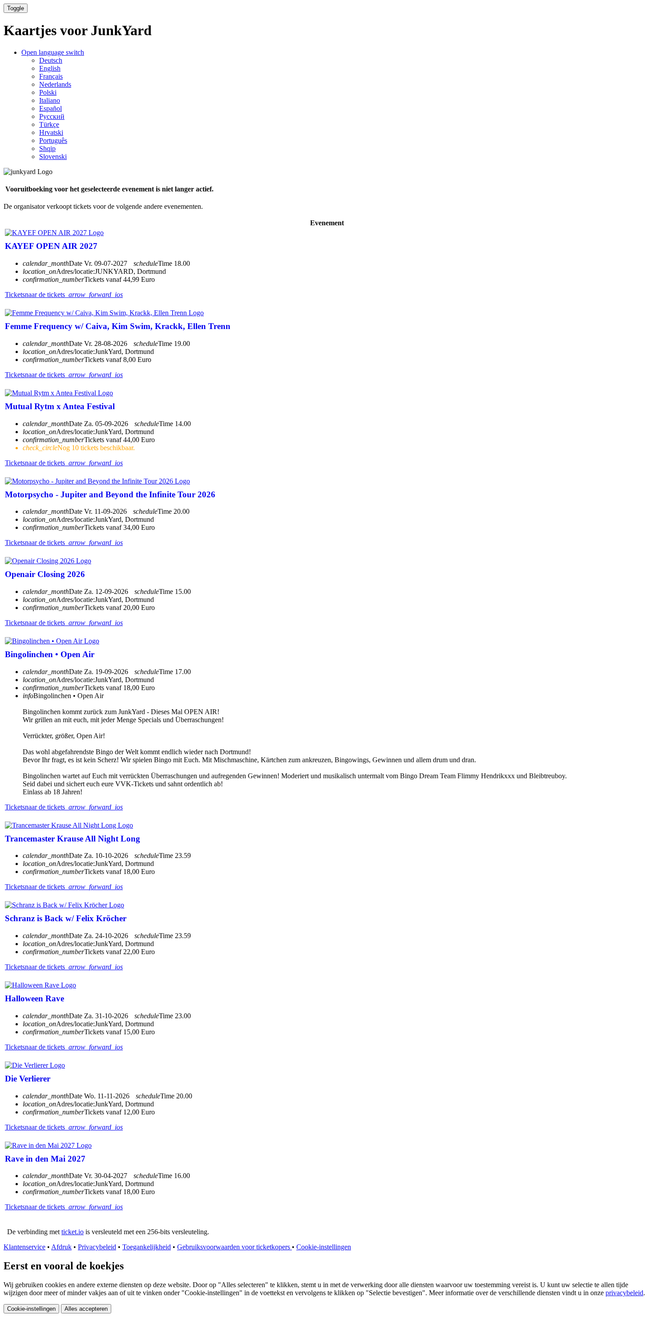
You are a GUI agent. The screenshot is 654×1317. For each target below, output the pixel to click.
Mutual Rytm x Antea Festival (60, 406)
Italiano (49, 100)
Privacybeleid (97, 1247)
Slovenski (53, 156)
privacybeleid (624, 1293)
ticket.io (72, 1232)
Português (53, 140)
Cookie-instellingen (323, 1247)
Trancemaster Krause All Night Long (72, 838)
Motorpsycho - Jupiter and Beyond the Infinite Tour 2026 (110, 494)
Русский (52, 116)
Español (50, 108)
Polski (48, 92)
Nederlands (55, 84)
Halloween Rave (34, 998)
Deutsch (50, 60)
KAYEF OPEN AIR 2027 (51, 246)
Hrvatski (51, 132)
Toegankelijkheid (146, 1247)
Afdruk (61, 1247)
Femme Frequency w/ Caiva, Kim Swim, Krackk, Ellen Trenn (117, 326)
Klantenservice (24, 1247)
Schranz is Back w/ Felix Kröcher (65, 918)
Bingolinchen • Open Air (49, 654)
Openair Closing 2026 (45, 574)
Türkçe (49, 124)
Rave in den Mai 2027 (45, 1158)
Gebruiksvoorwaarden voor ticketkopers (234, 1247)
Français (51, 76)
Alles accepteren (86, 1308)
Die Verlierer (27, 1078)
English (50, 68)
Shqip (47, 148)
